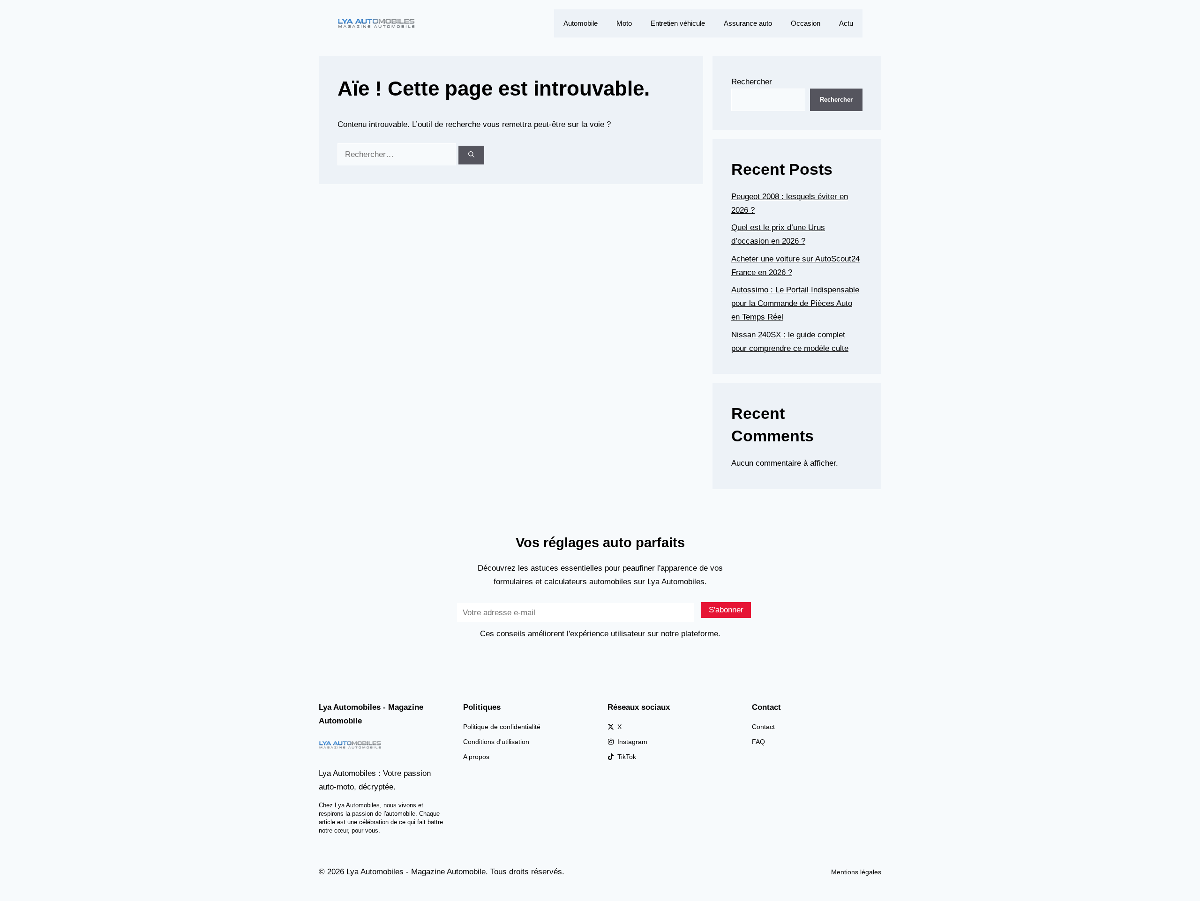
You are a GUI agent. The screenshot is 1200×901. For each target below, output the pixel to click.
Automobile (580, 23)
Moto (624, 23)
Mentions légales (856, 872)
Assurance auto (748, 23)
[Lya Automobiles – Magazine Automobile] (377, 22)
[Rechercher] (471, 155)
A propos (476, 756)
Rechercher (751, 81)
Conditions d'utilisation (496, 741)
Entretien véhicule (678, 23)
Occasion (805, 23)
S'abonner (726, 609)
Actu (846, 23)
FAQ (758, 741)
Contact (763, 726)
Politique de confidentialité (501, 726)
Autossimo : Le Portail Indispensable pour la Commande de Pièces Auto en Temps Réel (795, 303)
